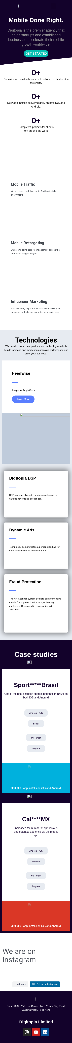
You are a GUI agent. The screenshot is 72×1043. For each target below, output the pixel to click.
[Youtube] (36, 1032)
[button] (53, 6)
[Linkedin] (45, 1032)
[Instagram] (27, 1032)
